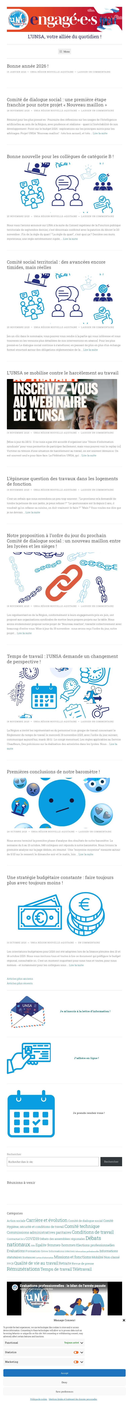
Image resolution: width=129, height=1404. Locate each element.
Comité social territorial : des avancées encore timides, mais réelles (56, 264)
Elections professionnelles (95, 1245)
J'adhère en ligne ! (86, 1058)
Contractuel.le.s (16, 1239)
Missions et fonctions (72, 1256)
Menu (66, 51)
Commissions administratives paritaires (39, 1232)
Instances (29, 1257)
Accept (64, 1373)
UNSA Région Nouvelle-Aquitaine (52, 71)
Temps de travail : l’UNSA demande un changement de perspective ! (62, 658)
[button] (124, 1320)
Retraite (65, 1263)
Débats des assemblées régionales (62, 1239)
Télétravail (82, 1269)
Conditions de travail (93, 1232)
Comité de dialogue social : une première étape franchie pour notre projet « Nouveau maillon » (57, 102)
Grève (44, 1251)
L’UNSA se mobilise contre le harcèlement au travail (63, 373)
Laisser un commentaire (94, 71)
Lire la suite (100, 133)
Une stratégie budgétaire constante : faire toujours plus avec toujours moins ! (60, 880)
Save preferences (64, 1391)
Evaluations (16, 1251)
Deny (64, 1382)
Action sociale (16, 1220)
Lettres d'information (44, 1258)
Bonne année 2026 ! (27, 66)
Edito (33, 1245)
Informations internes (62, 1251)
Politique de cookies (38, 1399)
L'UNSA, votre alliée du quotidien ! (64, 36)
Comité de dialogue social (85, 1221)
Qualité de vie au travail (36, 1263)
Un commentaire (89, 942)
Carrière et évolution (47, 1220)
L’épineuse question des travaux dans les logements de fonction (62, 481)
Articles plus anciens (20, 978)
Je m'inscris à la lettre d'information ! (85, 1011)
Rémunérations (23, 1269)
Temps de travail (56, 1269)
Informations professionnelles (87, 1251)
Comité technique (82, 1226)
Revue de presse (83, 1263)
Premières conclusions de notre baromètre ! (53, 771)
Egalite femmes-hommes (56, 1245)
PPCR (10, 1263)
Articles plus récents (20, 983)
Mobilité (97, 1257)
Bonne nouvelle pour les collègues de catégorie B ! (60, 156)
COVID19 (32, 1238)
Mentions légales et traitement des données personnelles (73, 1399)
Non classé (112, 1257)
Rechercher (14, 1154)
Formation (33, 1251)
